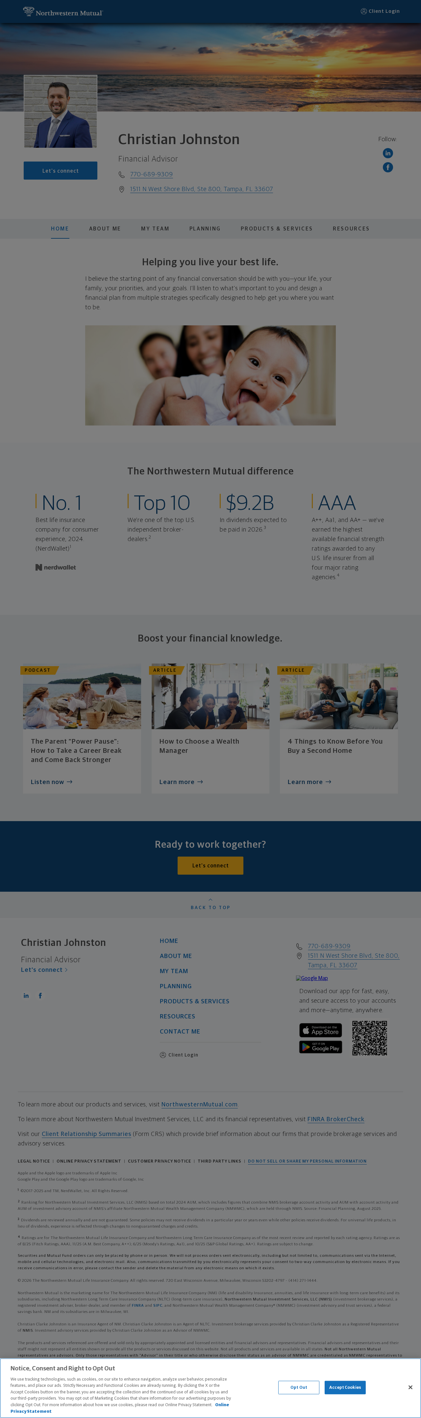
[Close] (410, 1387)
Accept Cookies (345, 1387)
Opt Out (298, 1387)
